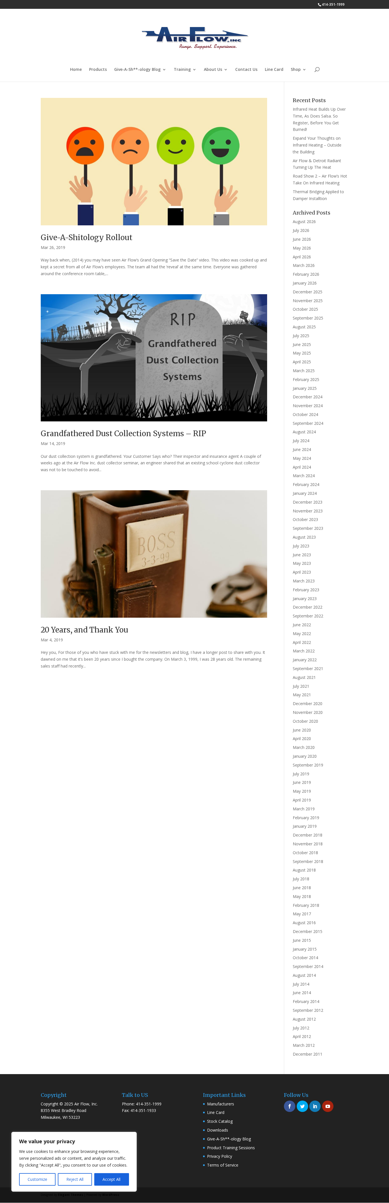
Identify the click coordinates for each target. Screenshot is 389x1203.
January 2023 (305, 598)
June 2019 (302, 782)
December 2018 (307, 835)
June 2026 (302, 239)
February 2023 (306, 589)
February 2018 (306, 905)
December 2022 (307, 607)
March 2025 (304, 370)
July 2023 (301, 546)
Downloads (217, 1130)
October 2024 (305, 414)
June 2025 (302, 344)
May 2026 (302, 248)
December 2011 (307, 1054)
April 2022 (302, 642)
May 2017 (302, 913)
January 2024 (305, 493)
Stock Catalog (220, 1121)
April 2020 (302, 738)
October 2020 (305, 721)
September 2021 (308, 668)
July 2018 (301, 878)
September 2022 (308, 616)
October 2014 (305, 957)
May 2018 (302, 896)
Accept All (111, 1179)
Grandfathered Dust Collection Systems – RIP (123, 433)
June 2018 (302, 887)
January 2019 (305, 826)
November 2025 (308, 300)
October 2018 (305, 852)
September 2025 (308, 318)
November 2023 (308, 511)
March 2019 (304, 808)
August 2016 (304, 922)
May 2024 (302, 458)
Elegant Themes (70, 1195)
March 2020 (304, 747)
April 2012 (302, 1036)
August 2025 (304, 326)
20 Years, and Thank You (84, 630)
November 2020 (308, 712)
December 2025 (307, 291)
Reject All (74, 1179)
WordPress (110, 1195)
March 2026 (304, 265)
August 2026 (304, 221)
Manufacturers (220, 1104)
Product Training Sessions (231, 1147)
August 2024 (304, 431)
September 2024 (308, 423)
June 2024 (302, 449)
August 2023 (304, 537)
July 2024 (301, 440)
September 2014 (308, 966)
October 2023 (305, 519)
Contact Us (246, 69)
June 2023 (302, 554)
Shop (296, 69)
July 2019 (301, 773)
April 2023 (302, 572)
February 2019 (306, 817)
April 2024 (302, 467)
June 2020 (302, 730)
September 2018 (308, 861)
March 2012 (304, 1045)
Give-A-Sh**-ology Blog (137, 69)
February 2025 (306, 379)
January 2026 (305, 283)
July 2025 (301, 335)
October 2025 (305, 309)
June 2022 (302, 624)
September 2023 (308, 528)
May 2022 (302, 633)
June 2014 (302, 992)
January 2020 (305, 756)
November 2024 (308, 405)
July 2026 (301, 230)
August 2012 (304, 1019)
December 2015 (307, 931)
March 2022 (304, 651)
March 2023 (304, 581)
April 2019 (302, 800)
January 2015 (305, 949)
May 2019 (302, 791)
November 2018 (308, 843)
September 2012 (308, 1010)
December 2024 (307, 396)
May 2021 (302, 694)
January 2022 (305, 659)
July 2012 (301, 1028)
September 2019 (308, 765)
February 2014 (306, 1001)
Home (76, 69)
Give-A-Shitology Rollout (86, 237)
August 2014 (304, 975)
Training (182, 69)
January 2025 (305, 388)
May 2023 (302, 563)
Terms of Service (222, 1165)
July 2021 (301, 686)
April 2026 (302, 256)
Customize (37, 1179)
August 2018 (304, 870)
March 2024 (304, 475)
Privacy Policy (219, 1156)
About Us (213, 69)
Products (98, 69)
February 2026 (306, 274)
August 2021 (304, 677)
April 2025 (302, 361)
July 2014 (301, 984)
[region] (74, 1162)
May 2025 (302, 353)
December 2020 (307, 703)
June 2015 (302, 940)
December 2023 (307, 502)
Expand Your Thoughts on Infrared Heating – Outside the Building (317, 145)
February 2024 (306, 484)
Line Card (274, 69)
